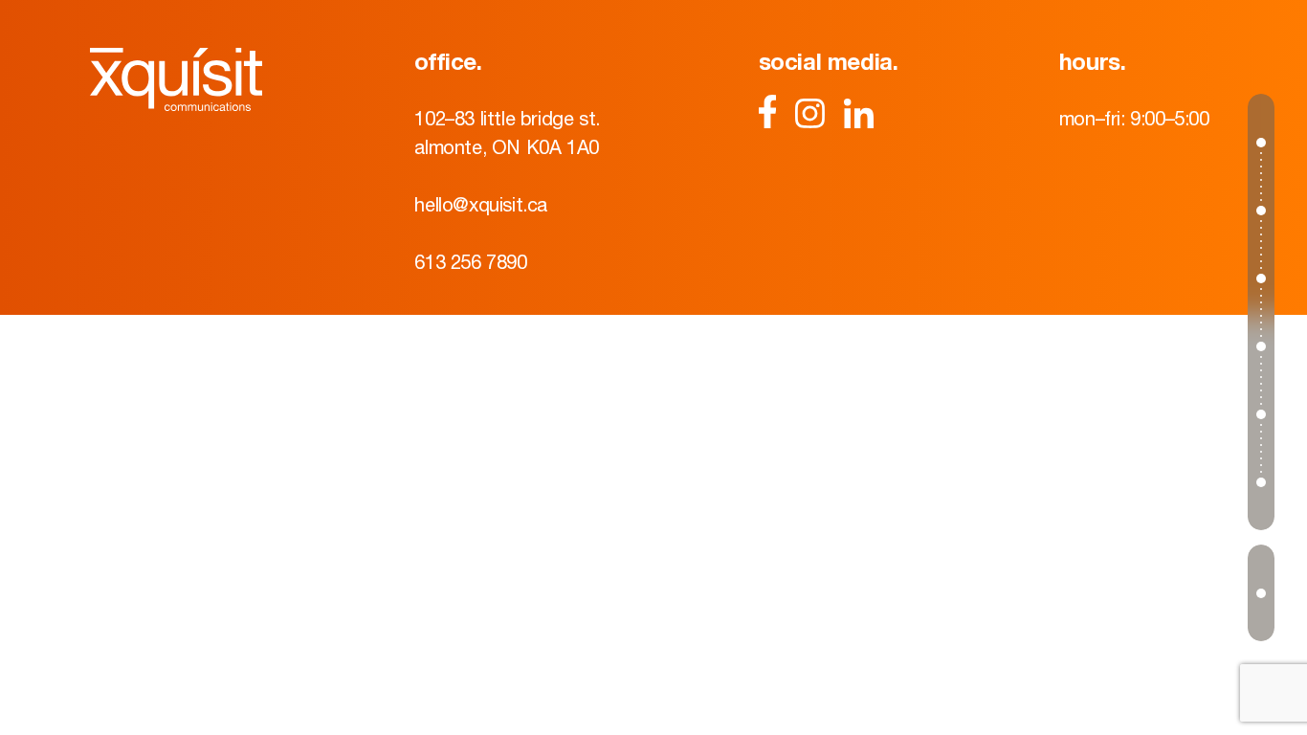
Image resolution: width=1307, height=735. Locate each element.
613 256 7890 (470, 262)
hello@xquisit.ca (480, 204)
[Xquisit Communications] (176, 79)
